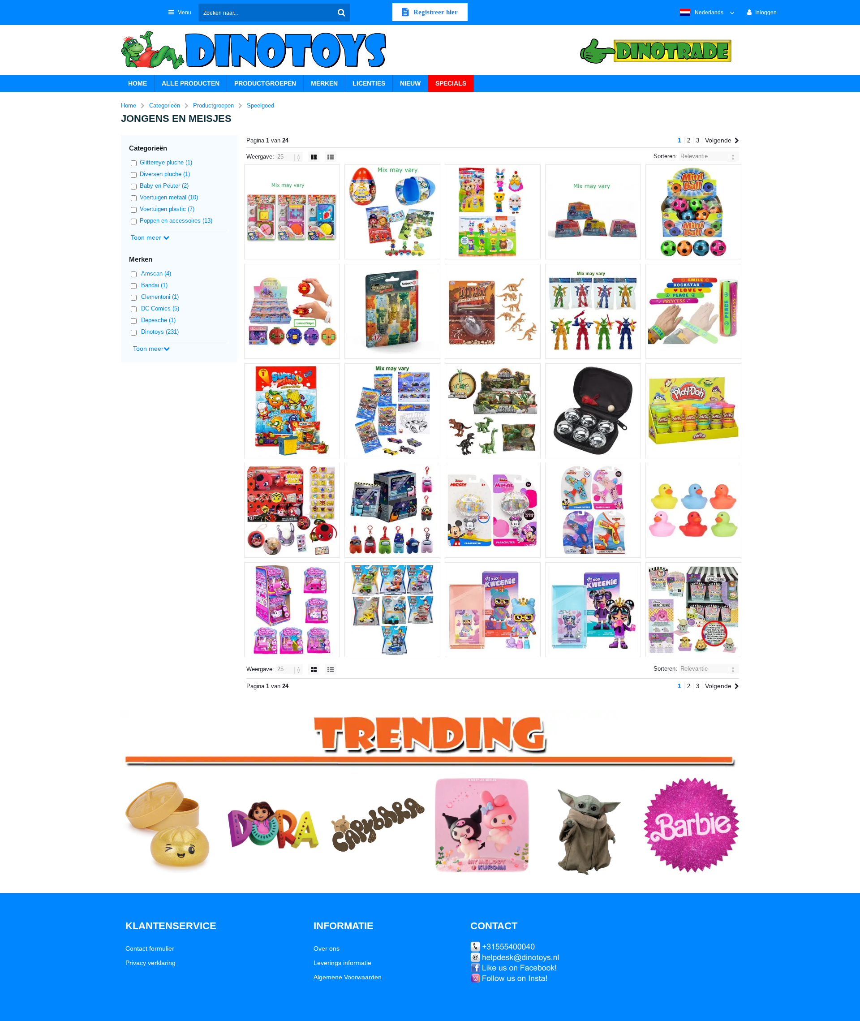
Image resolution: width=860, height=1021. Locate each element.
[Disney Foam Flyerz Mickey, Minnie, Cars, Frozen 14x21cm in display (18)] (593, 510)
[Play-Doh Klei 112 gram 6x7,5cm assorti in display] (693, 411)
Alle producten (190, 83)
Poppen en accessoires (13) (176, 220)
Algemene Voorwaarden (348, 977)
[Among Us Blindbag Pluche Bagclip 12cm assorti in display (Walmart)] (392, 510)
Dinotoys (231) (160, 331)
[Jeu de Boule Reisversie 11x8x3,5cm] (593, 411)
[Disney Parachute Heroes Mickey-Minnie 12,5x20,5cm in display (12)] (492, 510)
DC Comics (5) (160, 308)
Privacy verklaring (150, 962)
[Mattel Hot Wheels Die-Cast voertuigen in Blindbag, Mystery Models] (392, 411)
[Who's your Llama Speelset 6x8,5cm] (593, 212)
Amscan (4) (156, 273)
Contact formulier (149, 948)
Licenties (369, 83)
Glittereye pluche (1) (166, 162)
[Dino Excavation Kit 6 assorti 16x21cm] (492, 311)
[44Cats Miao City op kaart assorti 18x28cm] (292, 212)
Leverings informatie (342, 962)
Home (137, 83)
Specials (450, 83)
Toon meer (147, 237)
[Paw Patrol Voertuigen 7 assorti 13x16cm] (392, 610)
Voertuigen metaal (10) (169, 197)
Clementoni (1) (160, 296)
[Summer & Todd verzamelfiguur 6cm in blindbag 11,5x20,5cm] (492, 212)
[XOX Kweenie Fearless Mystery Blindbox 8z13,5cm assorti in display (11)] (593, 610)
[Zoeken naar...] (341, 13)
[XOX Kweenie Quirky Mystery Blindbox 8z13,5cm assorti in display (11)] (492, 610)
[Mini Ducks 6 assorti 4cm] (693, 510)
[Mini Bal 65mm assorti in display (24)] (693, 212)
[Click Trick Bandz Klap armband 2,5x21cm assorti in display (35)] (693, 311)
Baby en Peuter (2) (164, 185)
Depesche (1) (158, 320)
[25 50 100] (290, 156)
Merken (324, 83)
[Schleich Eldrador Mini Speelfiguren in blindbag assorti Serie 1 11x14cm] (392, 311)
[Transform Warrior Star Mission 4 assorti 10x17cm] (593, 311)
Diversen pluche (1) (165, 174)
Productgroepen (265, 83)
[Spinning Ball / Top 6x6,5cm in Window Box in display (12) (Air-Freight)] (292, 311)
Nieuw (410, 83)
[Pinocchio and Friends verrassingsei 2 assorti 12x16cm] (392, 212)
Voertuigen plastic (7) (167, 209)
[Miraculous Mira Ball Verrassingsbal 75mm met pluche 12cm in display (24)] (292, 510)
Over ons (327, 948)
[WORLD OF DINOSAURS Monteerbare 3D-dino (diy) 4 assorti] (492, 411)
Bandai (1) (154, 285)
